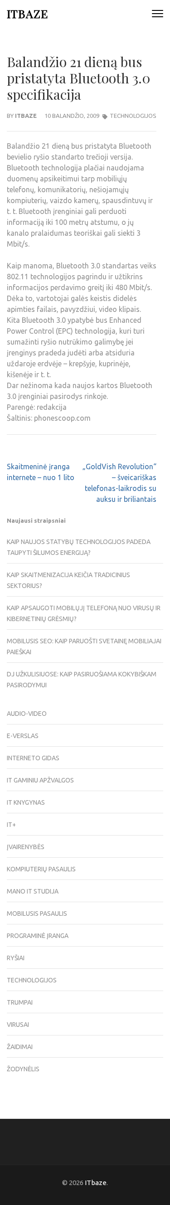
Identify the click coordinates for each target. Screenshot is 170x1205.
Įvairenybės (25, 846)
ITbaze (27, 13)
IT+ (11, 824)
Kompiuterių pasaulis (41, 869)
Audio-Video (27, 713)
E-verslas (23, 735)
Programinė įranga (37, 935)
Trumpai (20, 1002)
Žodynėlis (23, 1069)
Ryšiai (15, 958)
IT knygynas (26, 802)
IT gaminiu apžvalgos (40, 780)
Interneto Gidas (33, 758)
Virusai (18, 1024)
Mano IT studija (32, 891)
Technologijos (133, 115)
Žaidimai (20, 1046)
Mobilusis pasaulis (37, 913)
